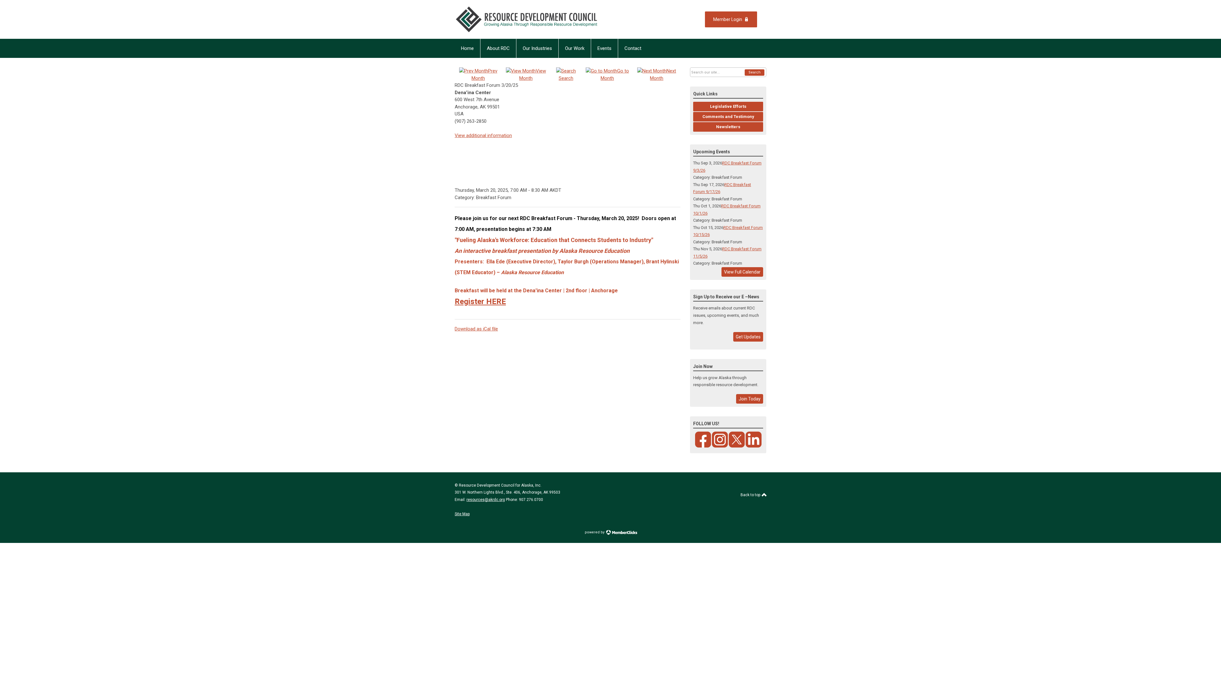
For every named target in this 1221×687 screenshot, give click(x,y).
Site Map (462, 514)
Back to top (751, 495)
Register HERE (480, 301)
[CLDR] (540, 19)
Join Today (750, 398)
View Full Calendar (742, 271)
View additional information (483, 135)
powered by (595, 532)
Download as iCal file (476, 329)
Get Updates (748, 336)
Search (754, 72)
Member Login (727, 19)
